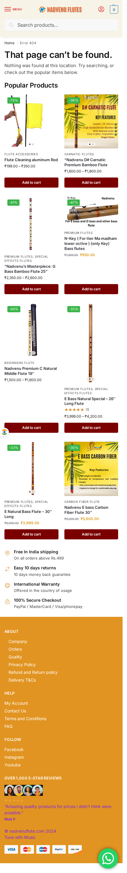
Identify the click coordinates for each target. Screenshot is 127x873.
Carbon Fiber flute (82, 501)
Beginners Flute (19, 363)
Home (9, 43)
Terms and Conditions (25, 718)
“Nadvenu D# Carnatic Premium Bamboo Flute (86, 162)
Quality (15, 656)
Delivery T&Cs (22, 679)
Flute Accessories (21, 154)
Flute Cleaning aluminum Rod (31, 159)
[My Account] (101, 10)
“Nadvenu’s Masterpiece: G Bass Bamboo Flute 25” (30, 269)
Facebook (14, 749)
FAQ (8, 726)
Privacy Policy (22, 664)
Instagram (14, 757)
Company (18, 641)
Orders (15, 649)
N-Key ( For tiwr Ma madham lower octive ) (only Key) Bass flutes (90, 243)
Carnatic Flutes (79, 154)
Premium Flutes (18, 256)
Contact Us (15, 710)
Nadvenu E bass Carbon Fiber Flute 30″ (86, 510)
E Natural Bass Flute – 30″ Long (28, 514)
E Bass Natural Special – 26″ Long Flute (89, 401)
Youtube (12, 764)
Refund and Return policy (33, 672)
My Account (16, 703)
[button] (113, 9)
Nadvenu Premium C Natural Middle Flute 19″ (30, 371)
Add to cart (31, 182)
